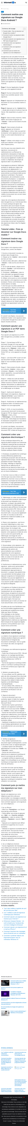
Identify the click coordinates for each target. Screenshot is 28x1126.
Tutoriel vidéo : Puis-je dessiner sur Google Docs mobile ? (13, 32)
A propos (9, 1121)
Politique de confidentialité (18, 1121)
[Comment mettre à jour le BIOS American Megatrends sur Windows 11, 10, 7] (5, 983)
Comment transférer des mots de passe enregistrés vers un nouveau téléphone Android (6, 1061)
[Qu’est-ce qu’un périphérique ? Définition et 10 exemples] (5, 1013)
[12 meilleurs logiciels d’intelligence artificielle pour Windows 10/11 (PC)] (5, 994)
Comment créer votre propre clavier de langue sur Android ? (20, 1090)
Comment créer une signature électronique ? (12, 44)
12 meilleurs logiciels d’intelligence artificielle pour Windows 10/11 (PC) (17, 993)
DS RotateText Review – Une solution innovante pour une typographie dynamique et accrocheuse (21, 1082)
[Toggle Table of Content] (23, 29)
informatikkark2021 (6, 23)
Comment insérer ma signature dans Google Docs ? (13, 36)
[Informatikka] (10, 2)
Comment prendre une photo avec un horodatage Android (20, 1054)
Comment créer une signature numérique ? (12, 47)
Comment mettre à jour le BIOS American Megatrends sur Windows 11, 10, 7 (18, 982)
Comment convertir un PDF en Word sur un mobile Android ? (7, 1068)
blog (7, 8)
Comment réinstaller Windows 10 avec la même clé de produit (6, 1090)
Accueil (4, 8)
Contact (14, 1123)
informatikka (14, 1099)
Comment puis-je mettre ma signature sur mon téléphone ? (12, 51)
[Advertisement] (14, 960)
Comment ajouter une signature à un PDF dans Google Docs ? (13, 40)
